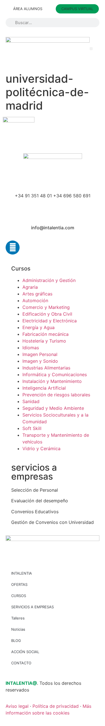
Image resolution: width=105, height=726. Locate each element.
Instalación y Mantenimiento (52, 381)
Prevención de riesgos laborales (56, 394)
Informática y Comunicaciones (54, 374)
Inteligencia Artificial (44, 388)
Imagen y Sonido (40, 361)
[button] (91, 48)
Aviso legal (17, 706)
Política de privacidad (55, 706)
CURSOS (18, 595)
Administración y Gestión (49, 280)
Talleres (18, 618)
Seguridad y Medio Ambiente (53, 408)
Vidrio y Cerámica (41, 448)
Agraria (30, 287)
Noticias (18, 629)
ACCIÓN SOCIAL (25, 651)
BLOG (16, 640)
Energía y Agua (38, 327)
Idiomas (30, 347)
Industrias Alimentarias (46, 368)
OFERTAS (19, 584)
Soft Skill (31, 428)
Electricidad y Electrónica (49, 320)
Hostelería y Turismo (44, 341)
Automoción (35, 300)
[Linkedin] (13, 248)
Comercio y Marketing (46, 307)
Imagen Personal (39, 354)
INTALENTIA (21, 573)
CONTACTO (21, 663)
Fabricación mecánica (45, 334)
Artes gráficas (37, 294)
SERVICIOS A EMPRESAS (32, 607)
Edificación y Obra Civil (47, 314)
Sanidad (30, 401)
